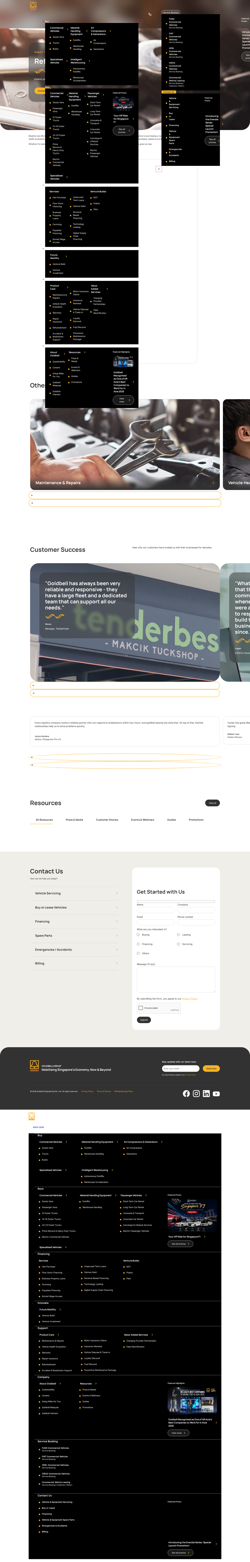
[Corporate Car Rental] (87, 131)
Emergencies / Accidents (53, 950)
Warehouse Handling (94, 1154)
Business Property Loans (57, 215)
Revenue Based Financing (77, 215)
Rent (47, 87)
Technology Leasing (93, 1284)
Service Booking (171, 12)
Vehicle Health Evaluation (54, 1346)
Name (140, 904)
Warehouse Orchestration (96, 1182)
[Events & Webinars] (69, 369)
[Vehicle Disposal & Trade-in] (70, 311)
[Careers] (50, 368)
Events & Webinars (91, 1395)
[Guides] (69, 376)
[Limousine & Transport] (87, 122)
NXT (95, 197)
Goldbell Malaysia (50, 1407)
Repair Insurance (50, 1358)
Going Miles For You (51, 1401)
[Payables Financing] (50, 232)
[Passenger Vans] (50, 110)
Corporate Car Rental (133, 1219)
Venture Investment (51, 1321)
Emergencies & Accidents (54, 1525)
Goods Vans (58, 37)
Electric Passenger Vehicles (95, 153)
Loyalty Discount (92, 1358)
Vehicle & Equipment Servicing (57, 1502)
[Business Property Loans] (50, 216)
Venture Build (59, 264)
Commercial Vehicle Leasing (56, 1482)
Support (49, 279)
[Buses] (50, 49)
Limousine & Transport (133, 1213)
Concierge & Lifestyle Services (96, 141)
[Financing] (166, 125)
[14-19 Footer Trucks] (50, 128)
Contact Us (168, 92)
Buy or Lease (48, 1508)
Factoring (57, 224)
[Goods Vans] (50, 37)
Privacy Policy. (190, 998)
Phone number (185, 916)
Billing (172, 161)
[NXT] (91, 198)
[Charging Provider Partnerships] (91, 301)
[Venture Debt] (70, 206)
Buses (55, 49)
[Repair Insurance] (50, 320)
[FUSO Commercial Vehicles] (166, 23)
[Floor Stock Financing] (50, 205)
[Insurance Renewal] (70, 302)
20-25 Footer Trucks (51, 1225)
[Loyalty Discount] (70, 320)
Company (49, 346)
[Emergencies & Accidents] (166, 152)
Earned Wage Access (52, 1296)
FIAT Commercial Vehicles (175, 36)
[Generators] (91, 49)
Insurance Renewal (93, 1346)
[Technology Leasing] (70, 226)
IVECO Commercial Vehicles (175, 66)
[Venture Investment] (50, 272)
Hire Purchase (59, 197)
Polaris (96, 203)
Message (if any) (146, 964)
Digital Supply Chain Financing (98, 1290)
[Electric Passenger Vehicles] (87, 153)
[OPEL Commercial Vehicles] (166, 53)
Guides (74, 376)
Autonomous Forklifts (94, 1176)
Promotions (76, 382)
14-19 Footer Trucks (51, 1219)
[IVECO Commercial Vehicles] (166, 67)
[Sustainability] (50, 362)
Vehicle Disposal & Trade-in (97, 1352)
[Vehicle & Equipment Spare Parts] (166, 137)
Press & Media (89, 1389)
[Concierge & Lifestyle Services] (87, 141)
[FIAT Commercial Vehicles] (166, 38)
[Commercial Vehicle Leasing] (166, 82)
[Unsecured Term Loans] (70, 199)
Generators (98, 49)
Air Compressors (134, 1148)
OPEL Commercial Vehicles (175, 51)
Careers (56, 367)
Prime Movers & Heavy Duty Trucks (59, 1231)
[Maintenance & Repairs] (50, 296)
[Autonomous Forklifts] (70, 70)
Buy (47, 21)
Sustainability (59, 361)
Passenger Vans (49, 1207)
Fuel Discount (79, 327)
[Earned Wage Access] (50, 241)
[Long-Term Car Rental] (87, 113)
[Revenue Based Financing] (70, 215)
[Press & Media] (69, 360)
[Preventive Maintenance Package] (70, 336)
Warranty (57, 313)
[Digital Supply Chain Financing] (70, 236)
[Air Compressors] (91, 42)
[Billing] (166, 161)
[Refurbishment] (50, 328)
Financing (49, 185)
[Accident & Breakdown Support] (50, 337)
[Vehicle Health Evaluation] (50, 305)
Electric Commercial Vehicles (58, 162)
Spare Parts (43, 936)
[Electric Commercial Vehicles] (50, 162)
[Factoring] (50, 225)
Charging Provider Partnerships (99, 301)
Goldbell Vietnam (50, 1413)
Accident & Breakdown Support (58, 336)
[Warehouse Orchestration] (70, 79)
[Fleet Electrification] (91, 312)
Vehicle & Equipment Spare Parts (174, 137)
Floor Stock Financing (52, 1272)
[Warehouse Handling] (70, 48)
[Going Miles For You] (50, 375)
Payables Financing (51, 1290)
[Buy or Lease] (166, 116)
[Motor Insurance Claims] (70, 293)
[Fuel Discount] (70, 327)
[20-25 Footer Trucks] (50, 137)
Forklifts (76, 40)
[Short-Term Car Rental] (87, 104)
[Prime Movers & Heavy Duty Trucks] (50, 149)
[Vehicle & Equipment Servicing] (166, 103)
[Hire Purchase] (50, 198)
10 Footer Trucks (50, 1213)
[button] (125, 495)
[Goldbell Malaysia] (50, 384)
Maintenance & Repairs (53, 1340)
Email (140, 916)
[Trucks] (50, 43)
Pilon (95, 209)
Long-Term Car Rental (133, 1207)
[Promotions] (69, 382)
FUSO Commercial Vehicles (175, 22)
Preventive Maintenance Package (79, 336)
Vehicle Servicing (48, 893)
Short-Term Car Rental (133, 1201)
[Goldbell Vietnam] (50, 393)
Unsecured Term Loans (95, 1266)
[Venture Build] (50, 264)
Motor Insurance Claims (95, 1340)
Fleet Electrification (135, 1346)
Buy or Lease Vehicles (51, 907)
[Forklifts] (70, 40)
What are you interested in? (164, 941)
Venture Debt (79, 206)
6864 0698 (38, 1127)
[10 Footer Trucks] (50, 119)
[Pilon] (91, 210)
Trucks (56, 43)
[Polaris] (91, 204)
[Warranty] (50, 313)
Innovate (49, 248)
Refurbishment (59, 327)
